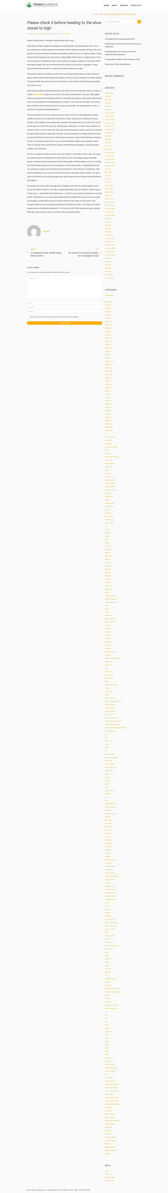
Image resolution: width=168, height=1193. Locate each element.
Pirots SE (108, 959)
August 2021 (109, 218)
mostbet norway (110, 873)
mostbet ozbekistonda (111, 876)
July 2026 (108, 96)
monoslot (108, 853)
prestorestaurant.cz (111, 978)
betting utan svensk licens (113, 658)
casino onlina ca (110, 708)
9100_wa (108, 559)
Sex (106, 1015)
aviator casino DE (110, 618)
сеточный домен (110, 1137)
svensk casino (109, 1061)
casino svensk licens (111, 718)
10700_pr (108, 397)
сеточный (108, 1134)
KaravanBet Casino (111, 803)
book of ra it (108, 675)
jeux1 (106, 800)
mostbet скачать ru (111, 889)
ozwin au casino (110, 929)
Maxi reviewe (109, 820)
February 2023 (109, 189)
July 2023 (108, 175)
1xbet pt (107, 510)
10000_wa (108, 301)
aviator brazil (109, 615)
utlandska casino (110, 1081)
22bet (106, 529)
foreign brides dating (111, 757)
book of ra (108, 671)
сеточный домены (110, 1140)
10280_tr (107, 344)
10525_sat (108, 381)
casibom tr (108, 688)
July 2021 (108, 222)
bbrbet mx (108, 655)
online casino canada (111, 922)
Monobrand (108, 843)
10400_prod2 (109, 361)
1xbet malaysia (109, 503)
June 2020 (108, 265)
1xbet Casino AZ (110, 483)
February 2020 (109, 278)
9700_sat (108, 576)
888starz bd (108, 556)
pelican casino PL (110, 935)
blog (106, 668)
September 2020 (110, 255)
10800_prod (108, 410)
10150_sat (108, 328)
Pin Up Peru (108, 949)
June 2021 (108, 225)
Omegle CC (108, 916)
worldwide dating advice (112, 1104)
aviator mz (108, 632)
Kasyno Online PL (110, 807)
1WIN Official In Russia (112, 457)
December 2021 (110, 205)
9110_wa (107, 562)
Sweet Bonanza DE (111, 1068)
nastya (107, 902)
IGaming (107, 794)
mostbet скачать (110, 886)
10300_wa (108, 351)
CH (106, 734)
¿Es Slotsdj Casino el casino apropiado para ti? (120, 39)
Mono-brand (108, 840)
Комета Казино (109, 1114)
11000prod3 (108, 427)
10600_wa (108, 387)
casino (107, 694)
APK (106, 605)
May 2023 (108, 182)
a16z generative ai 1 (111, 599)
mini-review (108, 823)
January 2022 (109, 202)
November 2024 (110, 162)
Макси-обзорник (110, 1117)
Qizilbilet (107, 982)
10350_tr (107, 354)
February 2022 (109, 198)
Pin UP (107, 939)
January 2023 (109, 192)
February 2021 (109, 238)
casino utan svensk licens (113, 721)
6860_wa (108, 546)
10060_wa (108, 315)
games (107, 777)
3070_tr (107, 543)
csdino (107, 744)
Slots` (106, 1025)
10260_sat (108, 341)
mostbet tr (108, 883)
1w (106, 434)
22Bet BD (108, 533)
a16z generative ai (110, 595)
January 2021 (109, 241)
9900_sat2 (108, 585)
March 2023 (108, 185)
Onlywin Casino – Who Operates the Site (117, 64)
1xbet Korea (108, 496)
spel (106, 1034)
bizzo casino (108, 665)
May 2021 (108, 228)
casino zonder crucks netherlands (115, 727)
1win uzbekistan (110, 463)
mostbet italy (109, 869)
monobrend (108, 846)
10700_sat (108, 400)
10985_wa (108, 420)
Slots (106, 1021)
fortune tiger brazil (110, 767)
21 (105, 526)
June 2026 (108, 99)
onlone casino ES (110, 926)
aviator (107, 612)
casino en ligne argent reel (113, 701)
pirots (106, 955)
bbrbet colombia (110, 651)
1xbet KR (108, 500)
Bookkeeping (109, 678)
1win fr (107, 450)
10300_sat (108, 348)
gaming (107, 780)
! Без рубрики (109, 295)
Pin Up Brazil (109, 942)
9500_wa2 (108, 566)
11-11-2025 (108, 424)
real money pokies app (112, 988)
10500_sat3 (108, 371)
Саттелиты (108, 1130)
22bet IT (107, 536)
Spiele (107, 1041)
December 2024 (110, 159)
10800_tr (107, 414)
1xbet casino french (111, 490)
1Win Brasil (108, 440)
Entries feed (108, 1174)
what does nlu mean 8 (112, 1101)
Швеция (107, 1153)
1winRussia (108, 467)
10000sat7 (108, 308)
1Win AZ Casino (110, 437)
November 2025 (110, 123)
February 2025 (109, 152)
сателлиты (108, 1127)
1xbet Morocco (109, 506)
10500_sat (108, 368)
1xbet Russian (109, 519)
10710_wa (108, 407)
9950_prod (108, 589)
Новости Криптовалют (112, 1120)
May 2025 (108, 142)
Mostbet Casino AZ (111, 859)
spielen (107, 1044)
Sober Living (109, 1031)
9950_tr (107, 592)
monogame (108, 850)
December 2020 (110, 245)
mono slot (108, 836)
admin (31, 33)
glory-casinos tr (109, 790)
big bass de (108, 661)
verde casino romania (111, 1091)
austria (107, 609)
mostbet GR (108, 863)
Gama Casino (109, 770)
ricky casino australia (111, 1005)
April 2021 (108, 232)
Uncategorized (40, 33)
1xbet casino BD (110, 486)
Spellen (107, 1038)
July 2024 (108, 169)
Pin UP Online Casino (111, 945)
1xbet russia (108, 516)
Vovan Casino (109, 1094)
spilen (106, 1051)
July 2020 (108, 261)
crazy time (108, 741)
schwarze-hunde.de (111, 1008)
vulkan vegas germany (112, 1097)
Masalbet (108, 817)
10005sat (108, 311)
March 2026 (108, 109)
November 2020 (110, 248)
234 (106, 539)
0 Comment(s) (65, 33)
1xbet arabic (108, 476)
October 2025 (109, 126)
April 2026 (108, 106)
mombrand (108, 830)
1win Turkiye (109, 460)
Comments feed (110, 1177)
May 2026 (108, 103)
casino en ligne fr (110, 704)
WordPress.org (109, 1180)
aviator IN (108, 625)
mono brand (108, 833)
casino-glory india (110, 731)
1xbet (106, 470)
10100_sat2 (108, 325)
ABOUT (114, 5)
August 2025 (109, 133)
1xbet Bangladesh (110, 480)
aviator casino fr (110, 622)
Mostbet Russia (109, 879)
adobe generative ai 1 (111, 602)
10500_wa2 (108, 374)
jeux (106, 797)
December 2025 (110, 119)
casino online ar (110, 711)
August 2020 (109, 258)
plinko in (107, 965)
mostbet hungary (110, 866)
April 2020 (108, 271)
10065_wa (108, 321)
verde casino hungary (111, 1084)
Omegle (107, 912)
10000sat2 (108, 305)
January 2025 (109, 156)
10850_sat (108, 417)
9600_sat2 (108, 569)
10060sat (108, 318)
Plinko (107, 962)
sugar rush (108, 1058)
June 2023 (108, 179)
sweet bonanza (109, 1064)
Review (107, 995)
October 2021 (109, 212)
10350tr (107, 358)
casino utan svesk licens (112, 724)
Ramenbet (108, 985)
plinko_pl (107, 972)
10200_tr (107, 335)
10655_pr (108, 394)
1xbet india (108, 493)
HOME (106, 5)
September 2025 (110, 129)
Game (107, 774)
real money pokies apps (112, 992)
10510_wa (108, 377)
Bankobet (108, 645)
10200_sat (108, 331)
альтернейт (108, 1107)
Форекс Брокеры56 (111, 1150)
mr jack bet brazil (110, 896)
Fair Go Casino (109, 754)
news (106, 906)
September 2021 (110, 215)
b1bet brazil (108, 642)
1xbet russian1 (109, 523)
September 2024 (110, 166)
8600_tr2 (107, 552)
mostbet (107, 856)
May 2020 (108, 268)
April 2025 (108, 146)
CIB (106, 737)
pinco (106, 952)
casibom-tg (108, 691)
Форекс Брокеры (110, 1147)
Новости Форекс (110, 1124)
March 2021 (108, 235)
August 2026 (109, 93)
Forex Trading (109, 764)
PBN (106, 932)
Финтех (107, 1144)
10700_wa (108, 404)
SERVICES (124, 5)
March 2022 (108, 195)
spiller (106, 1054)
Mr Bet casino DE (110, 893)
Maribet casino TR (110, 813)
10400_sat (108, 364)
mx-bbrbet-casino (110, 899)
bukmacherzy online (111, 685)
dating (107, 747)
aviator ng (108, 635)
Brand (107, 681)
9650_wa (108, 572)
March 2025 (108, 149)
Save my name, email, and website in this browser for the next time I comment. (54, 317)
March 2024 (108, 172)
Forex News (108, 760)
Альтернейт (108, 1110)
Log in (107, 1171)
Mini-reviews (109, 826)
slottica (107, 1028)
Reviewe (107, 998)
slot (106, 1018)
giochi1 (107, 784)
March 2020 (108, 274)
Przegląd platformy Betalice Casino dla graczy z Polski (122, 59)
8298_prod (108, 549)
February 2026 (109, 113)
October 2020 (109, 251)
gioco (106, 787)
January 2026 (109, 116)
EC (106, 751)
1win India (108, 453)
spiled (106, 1048)
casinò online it (109, 714)
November (108, 909)
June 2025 (108, 139)
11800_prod (108, 430)
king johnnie (108, 810)
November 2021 (110, 208)
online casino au (110, 919)
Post (106, 975)
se (105, 1011)
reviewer (107, 1002)
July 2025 (108, 136)
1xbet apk (108, 473)
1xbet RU (108, 513)
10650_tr (107, 391)
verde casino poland (111, 1087)
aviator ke (108, 628)
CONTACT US (136, 5)
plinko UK (108, 969)
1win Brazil (108, 443)
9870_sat (108, 582)
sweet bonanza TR (110, 1071)
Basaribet (108, 648)
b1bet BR (108, 638)
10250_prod (108, 338)
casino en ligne (109, 698)
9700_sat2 (108, 579)
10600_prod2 (109, 384)
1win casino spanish (111, 447)
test (106, 1074)
